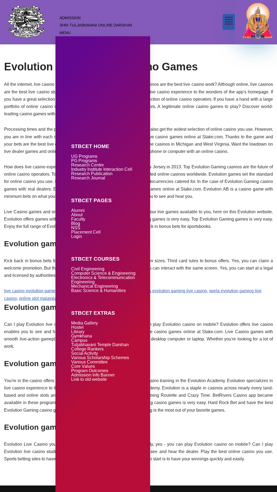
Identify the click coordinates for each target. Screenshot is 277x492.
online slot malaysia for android (49, 298)
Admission (70, 18)
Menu (65, 33)
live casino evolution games (30, 290)
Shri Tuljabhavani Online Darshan (96, 25)
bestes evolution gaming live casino (172, 290)
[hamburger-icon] (229, 21)
